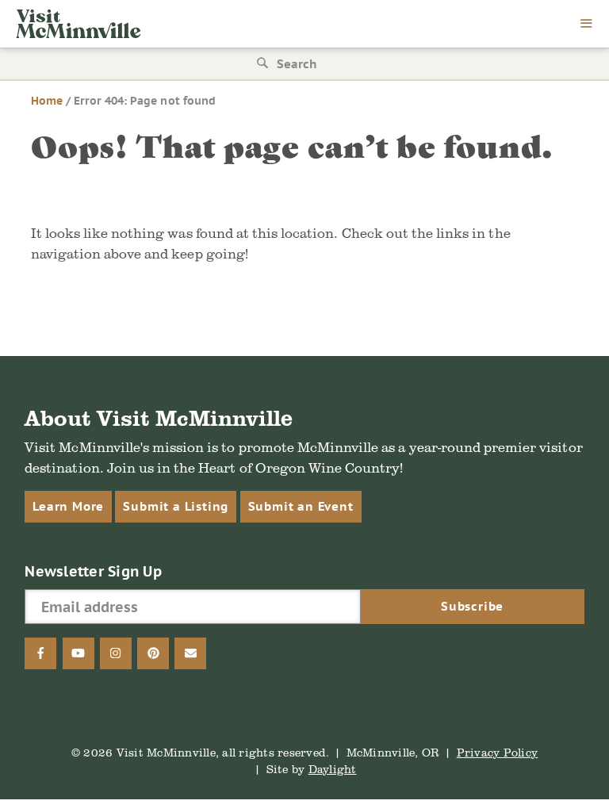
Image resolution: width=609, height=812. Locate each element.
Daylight (332, 768)
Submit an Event (301, 506)
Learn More (68, 506)
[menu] (587, 24)
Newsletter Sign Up (93, 571)
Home (47, 101)
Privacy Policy (497, 752)
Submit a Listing (175, 506)
